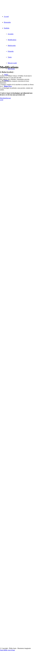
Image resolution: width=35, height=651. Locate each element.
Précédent (3, 98)
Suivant (8, 98)
